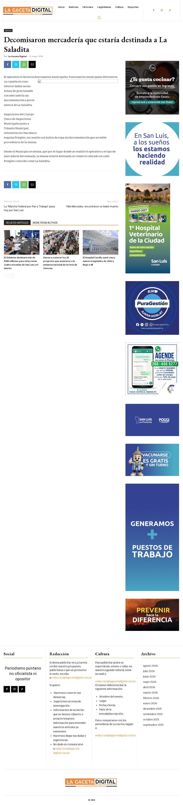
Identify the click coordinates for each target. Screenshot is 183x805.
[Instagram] (162, 10)
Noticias (8, 30)
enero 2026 (150, 703)
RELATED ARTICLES (17, 222)
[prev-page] (6, 275)
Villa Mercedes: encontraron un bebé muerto (92, 206)
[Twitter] (15, 64)
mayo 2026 (149, 682)
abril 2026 (149, 687)
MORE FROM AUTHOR (45, 222)
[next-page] (12, 275)
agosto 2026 (150, 665)
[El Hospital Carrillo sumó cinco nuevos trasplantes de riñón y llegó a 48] (100, 242)
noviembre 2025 (153, 714)
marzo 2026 (150, 692)
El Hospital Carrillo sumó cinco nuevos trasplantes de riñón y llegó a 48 (99, 261)
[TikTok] (170, 10)
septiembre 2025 (153, 724)
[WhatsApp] (24, 64)
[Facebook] (153, 10)
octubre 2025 (151, 719)
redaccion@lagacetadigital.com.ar (71, 677)
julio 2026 (149, 671)
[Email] (32, 64)
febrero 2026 (151, 698)
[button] (99, 17)
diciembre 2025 (152, 708)
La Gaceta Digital (17, 56)
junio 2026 (149, 676)
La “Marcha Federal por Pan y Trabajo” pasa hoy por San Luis (29, 208)
